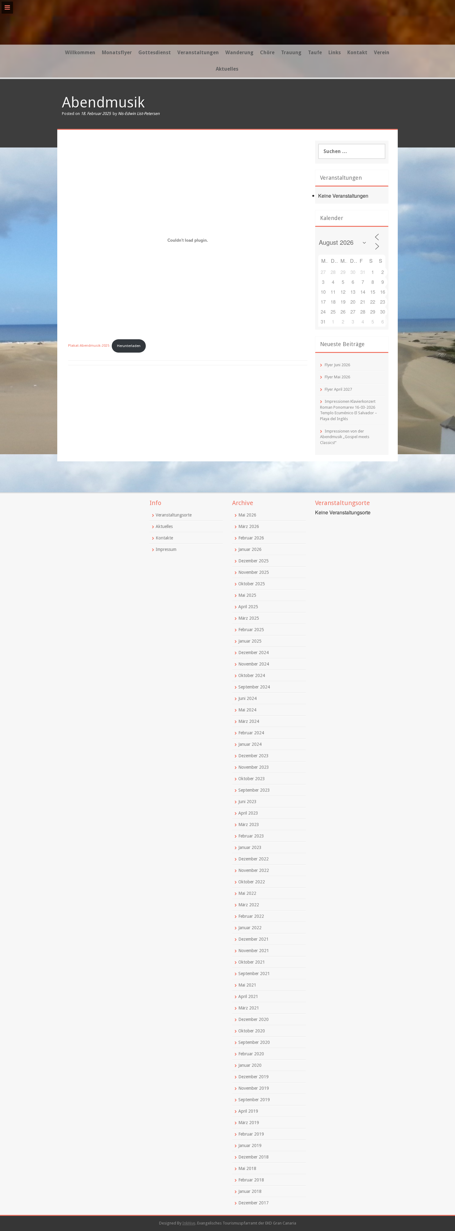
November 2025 (253, 572)
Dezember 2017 (253, 1202)
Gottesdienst (154, 52)
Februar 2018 (251, 1179)
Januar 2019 (250, 1145)
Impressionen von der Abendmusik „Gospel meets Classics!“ (344, 437)
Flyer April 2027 (338, 389)
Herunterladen (129, 346)
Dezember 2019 (253, 1076)
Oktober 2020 (251, 1030)
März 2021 (248, 1007)
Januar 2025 (250, 641)
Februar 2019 (251, 1134)
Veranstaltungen (198, 52)
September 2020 (254, 1042)
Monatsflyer (117, 52)
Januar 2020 (250, 1065)
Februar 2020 (251, 1053)
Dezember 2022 (253, 858)
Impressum (166, 549)
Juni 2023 (247, 801)
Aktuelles (227, 69)
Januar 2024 (250, 744)
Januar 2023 (250, 847)
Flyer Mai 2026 (337, 377)
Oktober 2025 (251, 583)
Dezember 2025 (253, 560)
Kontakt (357, 52)
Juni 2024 (247, 698)
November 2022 (253, 870)
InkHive (188, 1223)
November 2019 (253, 1088)
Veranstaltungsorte (174, 514)
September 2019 (254, 1099)
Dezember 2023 (253, 755)
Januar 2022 (250, 927)
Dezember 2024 (253, 652)
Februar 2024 (251, 732)
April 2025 (248, 606)
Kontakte (164, 537)
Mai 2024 (247, 709)
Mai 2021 (247, 985)
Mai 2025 (247, 595)
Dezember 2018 (253, 1156)
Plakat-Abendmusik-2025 (88, 346)
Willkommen (80, 52)
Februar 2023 (251, 835)
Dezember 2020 (253, 1019)
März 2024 (248, 721)
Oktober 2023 (251, 778)
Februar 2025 (251, 629)
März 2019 (248, 1122)
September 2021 (254, 973)
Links (334, 52)
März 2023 (248, 824)
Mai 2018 (247, 1168)
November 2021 (253, 950)
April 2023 (248, 813)
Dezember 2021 (253, 939)
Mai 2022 (247, 893)
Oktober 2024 (251, 675)
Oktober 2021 (251, 962)
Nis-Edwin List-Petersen (139, 113)
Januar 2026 (250, 549)
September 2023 (254, 790)
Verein (381, 52)
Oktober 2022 (251, 881)
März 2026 (248, 526)
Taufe (315, 52)
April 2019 (248, 1111)
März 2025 (248, 618)
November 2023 (253, 767)
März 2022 (248, 904)
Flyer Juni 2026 (337, 365)
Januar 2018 (250, 1191)
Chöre (267, 52)
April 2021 (248, 996)
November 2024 (253, 664)
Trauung (291, 52)
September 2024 (254, 686)
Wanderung (239, 52)
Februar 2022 (251, 916)
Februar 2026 (251, 537)
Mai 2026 (247, 514)
